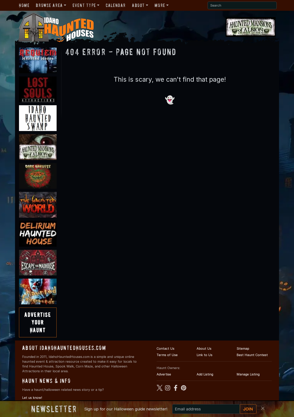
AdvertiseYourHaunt (37, 322)
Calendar (116, 5)
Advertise (164, 374)
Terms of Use (167, 355)
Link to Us (204, 355)
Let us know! (32, 398)
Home (24, 5)
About (138, 5)
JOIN (248, 409)
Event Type (84, 5)
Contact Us (165, 348)
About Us (204, 348)
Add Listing (205, 374)
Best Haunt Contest (252, 355)
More (160, 5)
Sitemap (243, 348)
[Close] (262, 408)
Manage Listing (248, 374)
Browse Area (49, 5)
